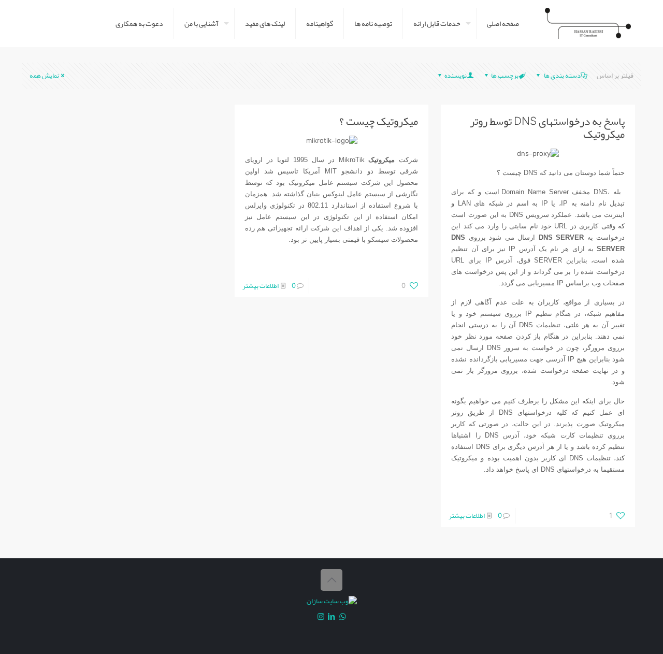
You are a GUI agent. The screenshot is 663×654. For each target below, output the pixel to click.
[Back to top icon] (331, 580)
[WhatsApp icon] (343, 616)
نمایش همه (44, 75)
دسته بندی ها (562, 75)
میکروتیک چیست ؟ (378, 121)
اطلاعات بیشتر (467, 515)
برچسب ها (504, 75)
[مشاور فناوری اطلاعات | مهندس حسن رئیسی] (588, 23)
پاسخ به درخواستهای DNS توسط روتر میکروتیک (547, 127)
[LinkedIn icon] (332, 616)
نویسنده (455, 75)
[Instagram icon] (321, 616)
